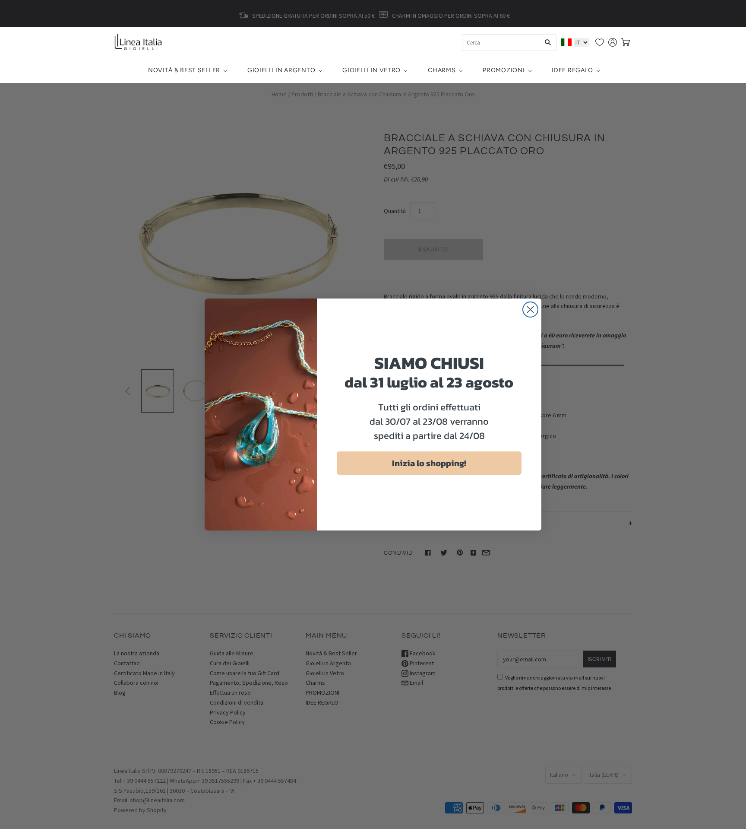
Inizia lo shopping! (429, 463)
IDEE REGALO (572, 70)
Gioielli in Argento (281, 70)
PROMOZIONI (504, 70)
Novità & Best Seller (184, 70)
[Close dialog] (530, 309)
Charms (441, 70)
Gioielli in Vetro (371, 70)
